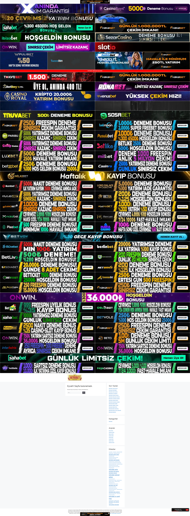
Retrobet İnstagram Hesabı (114, 401)
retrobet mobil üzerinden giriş (112, 489)
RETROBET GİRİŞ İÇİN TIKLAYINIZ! (95, 70)
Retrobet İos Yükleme (113, 393)
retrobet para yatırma (114, 492)
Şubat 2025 (111, 435)
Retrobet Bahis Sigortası (114, 408)
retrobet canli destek (114, 460)
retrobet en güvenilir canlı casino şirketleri (114, 466)
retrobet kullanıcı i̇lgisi (111, 482)
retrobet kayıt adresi (117, 481)
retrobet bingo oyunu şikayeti (112, 458)
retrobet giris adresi (114, 471)
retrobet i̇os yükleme (111, 481)
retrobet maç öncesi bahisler (112, 486)
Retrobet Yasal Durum (113, 388)
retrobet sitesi (118, 493)
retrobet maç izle (113, 485)
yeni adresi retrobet (114, 504)
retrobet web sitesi (111, 500)
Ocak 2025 (111, 437)
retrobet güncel (113, 473)
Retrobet (110, 421)
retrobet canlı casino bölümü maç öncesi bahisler (115, 462)
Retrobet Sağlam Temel (113, 405)
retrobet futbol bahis (111, 467)
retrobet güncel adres (114, 476)
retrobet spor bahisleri (111, 494)
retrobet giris (113, 469)
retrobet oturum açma (119, 489)
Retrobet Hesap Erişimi (113, 400)
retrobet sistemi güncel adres (112, 493)
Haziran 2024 (111, 442)
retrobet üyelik (111, 503)
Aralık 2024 (111, 439)
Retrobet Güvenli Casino (114, 395)
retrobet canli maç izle (111, 461)
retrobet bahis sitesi (114, 454)
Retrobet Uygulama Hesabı (114, 398)
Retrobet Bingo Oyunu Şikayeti (115, 410)
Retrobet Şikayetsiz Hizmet (114, 396)
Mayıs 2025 (111, 434)
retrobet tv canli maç (114, 497)
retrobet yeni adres (116, 500)
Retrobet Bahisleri (112, 412)
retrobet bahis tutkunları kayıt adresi (113, 457)
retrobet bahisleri (111, 453)
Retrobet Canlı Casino (113, 391)
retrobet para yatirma (111, 490)
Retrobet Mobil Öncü (113, 407)
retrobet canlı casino (117, 461)
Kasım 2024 (111, 440)
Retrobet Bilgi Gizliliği (113, 403)
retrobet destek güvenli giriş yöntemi (113, 465)
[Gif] (95, 176)
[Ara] (83, 393)
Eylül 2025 (111, 430)
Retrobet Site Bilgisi (113, 390)
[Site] (47, 125)
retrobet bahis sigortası (117, 453)
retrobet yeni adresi (114, 501)
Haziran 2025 (111, 432)
